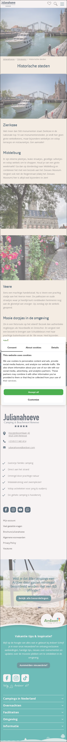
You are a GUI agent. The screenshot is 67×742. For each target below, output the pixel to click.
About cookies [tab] (33, 347)
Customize (33, 399)
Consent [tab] (12, 347)
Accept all (33, 392)
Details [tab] (55, 347)
